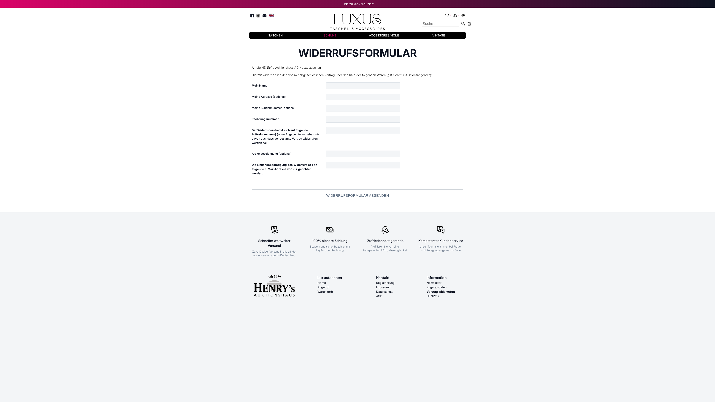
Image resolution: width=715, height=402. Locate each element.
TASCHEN (275, 35)
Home (321, 283)
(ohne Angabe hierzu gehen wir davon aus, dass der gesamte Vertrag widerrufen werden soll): (285, 136)
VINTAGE (438, 35)
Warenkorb (325, 291)
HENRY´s (433, 296)
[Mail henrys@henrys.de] (264, 16)
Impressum (383, 287)
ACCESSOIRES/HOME (384, 35)
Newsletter (434, 283)
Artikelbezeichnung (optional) (272, 153)
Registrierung (385, 283)
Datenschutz (384, 291)
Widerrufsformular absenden (357, 195)
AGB (379, 296)
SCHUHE (330, 35)
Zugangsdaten (437, 287)
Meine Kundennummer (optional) (274, 108)
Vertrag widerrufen (441, 291)
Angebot (323, 287)
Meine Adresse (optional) (269, 96)
